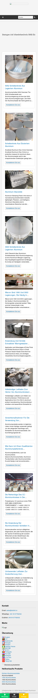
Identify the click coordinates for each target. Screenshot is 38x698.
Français (8, 643)
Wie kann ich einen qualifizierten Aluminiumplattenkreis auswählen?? (19, 449)
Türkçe (7, 659)
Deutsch (7, 644)
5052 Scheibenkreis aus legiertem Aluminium (15, 87)
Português (8, 652)
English (7, 637)
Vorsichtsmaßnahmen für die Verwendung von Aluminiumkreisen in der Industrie (19, 420)
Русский (7, 654)
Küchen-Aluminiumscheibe (11, 673)
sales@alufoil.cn (11, 610)
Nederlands (9, 641)
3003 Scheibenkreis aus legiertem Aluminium (15, 248)
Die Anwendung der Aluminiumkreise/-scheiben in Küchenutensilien (17, 526)
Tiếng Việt (8, 661)
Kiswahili (8, 655)
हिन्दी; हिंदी (8, 648)
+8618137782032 (14, 617)
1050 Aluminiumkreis (9, 677)
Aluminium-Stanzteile (13, 191)
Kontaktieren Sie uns (13, 105)
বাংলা (6, 639)
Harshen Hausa (10, 646)
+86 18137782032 (15, 614)
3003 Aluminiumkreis (9, 682)
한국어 (7, 650)
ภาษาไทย (8, 657)
